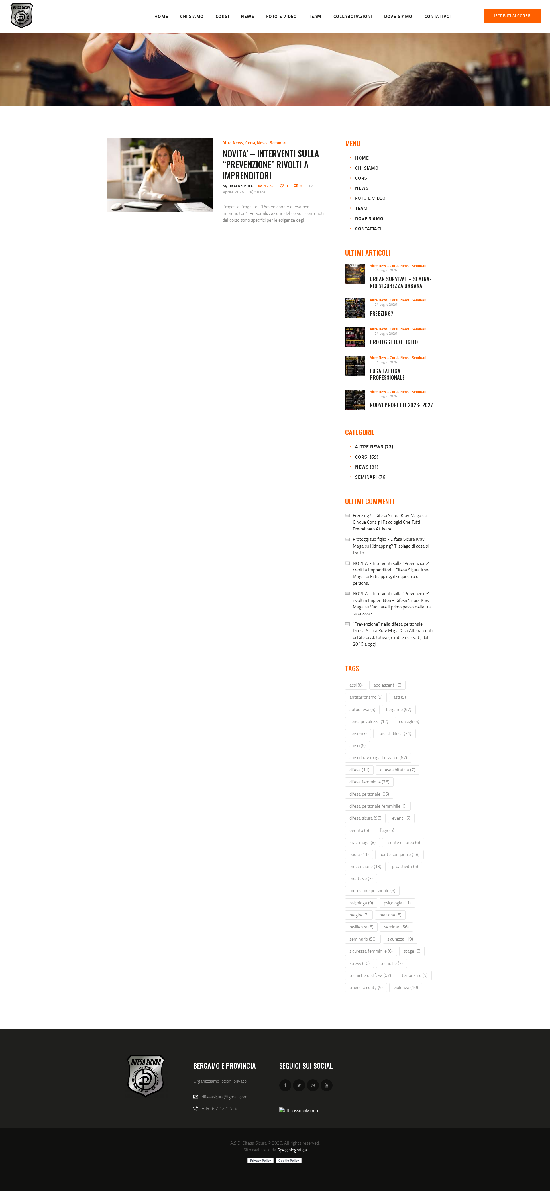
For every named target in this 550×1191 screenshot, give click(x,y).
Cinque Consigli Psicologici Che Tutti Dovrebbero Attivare (386, 525)
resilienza (361, 927)
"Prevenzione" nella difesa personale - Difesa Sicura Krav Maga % (389, 627)
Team (361, 208)
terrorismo (414, 975)
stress (359, 963)
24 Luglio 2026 (386, 304)
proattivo (361, 878)
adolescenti (387, 685)
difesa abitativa (397, 770)
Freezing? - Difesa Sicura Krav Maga (387, 515)
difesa (359, 770)
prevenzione (365, 866)
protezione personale (372, 890)
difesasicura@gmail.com (224, 1097)
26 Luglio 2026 (386, 270)
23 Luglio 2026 (386, 396)
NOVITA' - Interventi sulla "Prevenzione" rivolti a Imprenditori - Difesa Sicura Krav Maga (391, 569)
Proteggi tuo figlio (394, 342)
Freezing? (382, 313)
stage (412, 951)
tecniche (391, 963)
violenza (406, 987)
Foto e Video (370, 198)
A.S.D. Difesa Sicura (248, 1143)
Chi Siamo (366, 167)
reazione (390, 915)
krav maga (362, 842)
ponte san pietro (399, 854)
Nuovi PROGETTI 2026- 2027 (401, 405)
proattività (405, 866)
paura (359, 854)
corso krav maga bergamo (378, 757)
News (262, 142)
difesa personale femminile (377, 806)
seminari (396, 927)
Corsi (250, 142)
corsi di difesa (394, 733)
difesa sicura (365, 818)
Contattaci (368, 228)
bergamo (398, 709)
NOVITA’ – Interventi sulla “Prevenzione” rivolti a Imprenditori (271, 164)
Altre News (233, 142)
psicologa (361, 903)
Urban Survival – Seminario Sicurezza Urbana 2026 (400, 286)
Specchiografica (292, 1150)
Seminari (278, 142)
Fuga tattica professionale (387, 374)
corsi (358, 733)
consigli (409, 721)
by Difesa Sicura (238, 186)
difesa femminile (369, 782)
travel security (366, 987)
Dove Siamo (369, 218)
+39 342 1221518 (219, 1108)
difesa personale (369, 794)
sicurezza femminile (371, 951)
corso (357, 745)
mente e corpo (403, 842)
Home (362, 157)
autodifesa (362, 709)
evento (359, 830)
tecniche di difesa (370, 975)
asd (399, 697)
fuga (387, 830)
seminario (362, 939)
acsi (356, 685)
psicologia (397, 903)
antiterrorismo (365, 697)
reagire (358, 915)
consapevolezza (368, 721)
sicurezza (400, 939)
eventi (401, 818)
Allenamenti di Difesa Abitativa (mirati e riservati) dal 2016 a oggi (393, 637)
